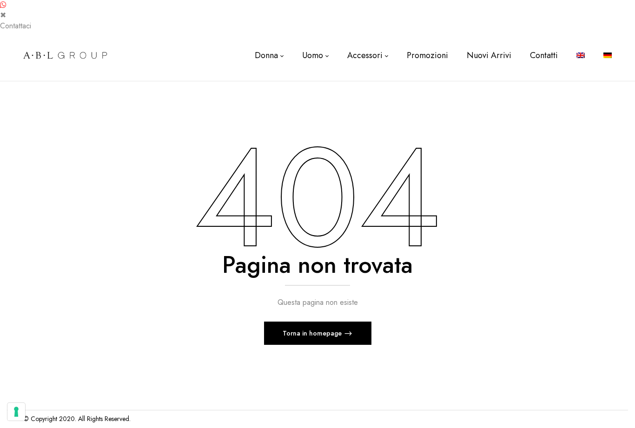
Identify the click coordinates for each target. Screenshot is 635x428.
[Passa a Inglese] (580, 55)
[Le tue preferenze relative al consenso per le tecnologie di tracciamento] (16, 412)
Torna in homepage (313, 333)
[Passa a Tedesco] (607, 55)
